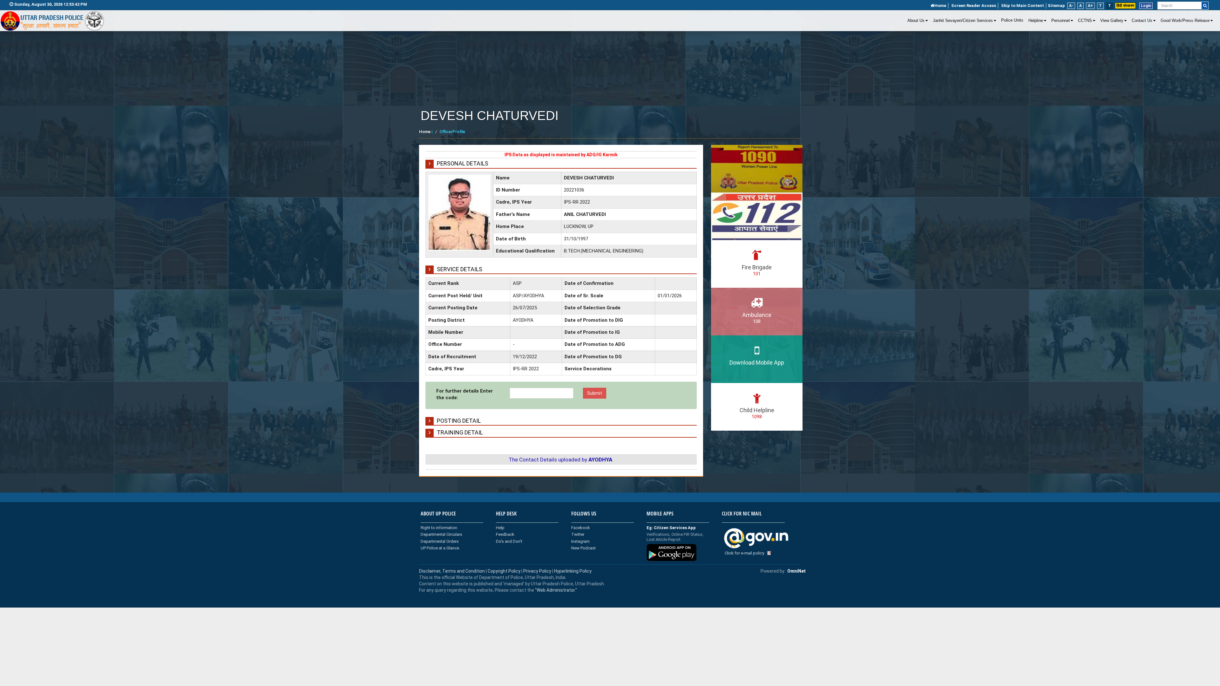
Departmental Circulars (441, 534)
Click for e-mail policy (744, 553)
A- (1071, 5)
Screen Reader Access (973, 5)
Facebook (580, 527)
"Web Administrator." (555, 590)
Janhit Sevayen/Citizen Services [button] (963, 20)
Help (500, 527)
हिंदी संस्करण (1125, 5)
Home (940, 5)
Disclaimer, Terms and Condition (452, 571)
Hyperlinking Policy (573, 571)
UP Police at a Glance (440, 548)
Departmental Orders (440, 541)
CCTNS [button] (1085, 20)
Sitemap (1056, 5)
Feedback (505, 534)
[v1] (1205, 6)
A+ (1090, 5)
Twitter (577, 534)
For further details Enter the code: (464, 394)
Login (1146, 5)
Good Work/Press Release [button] (1185, 20)
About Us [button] (916, 20)
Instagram (580, 541)
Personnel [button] (1060, 20)
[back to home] (52, 21)
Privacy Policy (537, 571)
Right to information (439, 527)
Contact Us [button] (1142, 20)
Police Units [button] (1012, 20)
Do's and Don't (509, 541)
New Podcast (583, 548)
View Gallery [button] (1111, 20)
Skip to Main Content (1022, 5)
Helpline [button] (1035, 20)
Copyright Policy (504, 571)
